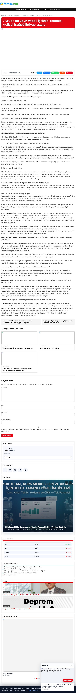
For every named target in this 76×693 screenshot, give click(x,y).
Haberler (3, 15)
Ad (3, 405)
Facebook (46, 72)
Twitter (39, 72)
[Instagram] (15, 470)
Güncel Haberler (21, 9)
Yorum (4, 388)
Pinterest (69, 72)
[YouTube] (20, 470)
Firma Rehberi (34, 9)
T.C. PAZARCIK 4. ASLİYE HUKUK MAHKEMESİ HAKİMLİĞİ (20, 573)
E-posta (4, 412)
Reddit (62, 72)
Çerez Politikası (55, 9)
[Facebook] (5, 470)
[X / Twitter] (10, 470)
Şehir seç (7, 453)
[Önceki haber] (66, 482)
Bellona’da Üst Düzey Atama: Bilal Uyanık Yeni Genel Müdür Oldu (22, 567)
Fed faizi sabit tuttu (9, 575)
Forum (44, 9)
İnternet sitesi (6, 420)
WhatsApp (55, 72)
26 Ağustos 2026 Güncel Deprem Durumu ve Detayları (19, 569)
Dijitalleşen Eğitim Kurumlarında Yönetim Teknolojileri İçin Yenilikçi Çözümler (25, 571)
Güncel (10, 15)
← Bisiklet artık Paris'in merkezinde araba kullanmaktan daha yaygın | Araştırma (17, 322)
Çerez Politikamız (33, 690)
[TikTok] (25, 470)
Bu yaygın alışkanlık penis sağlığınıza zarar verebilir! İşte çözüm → (58, 322)
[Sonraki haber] (70, 482)
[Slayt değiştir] (34, 678)
